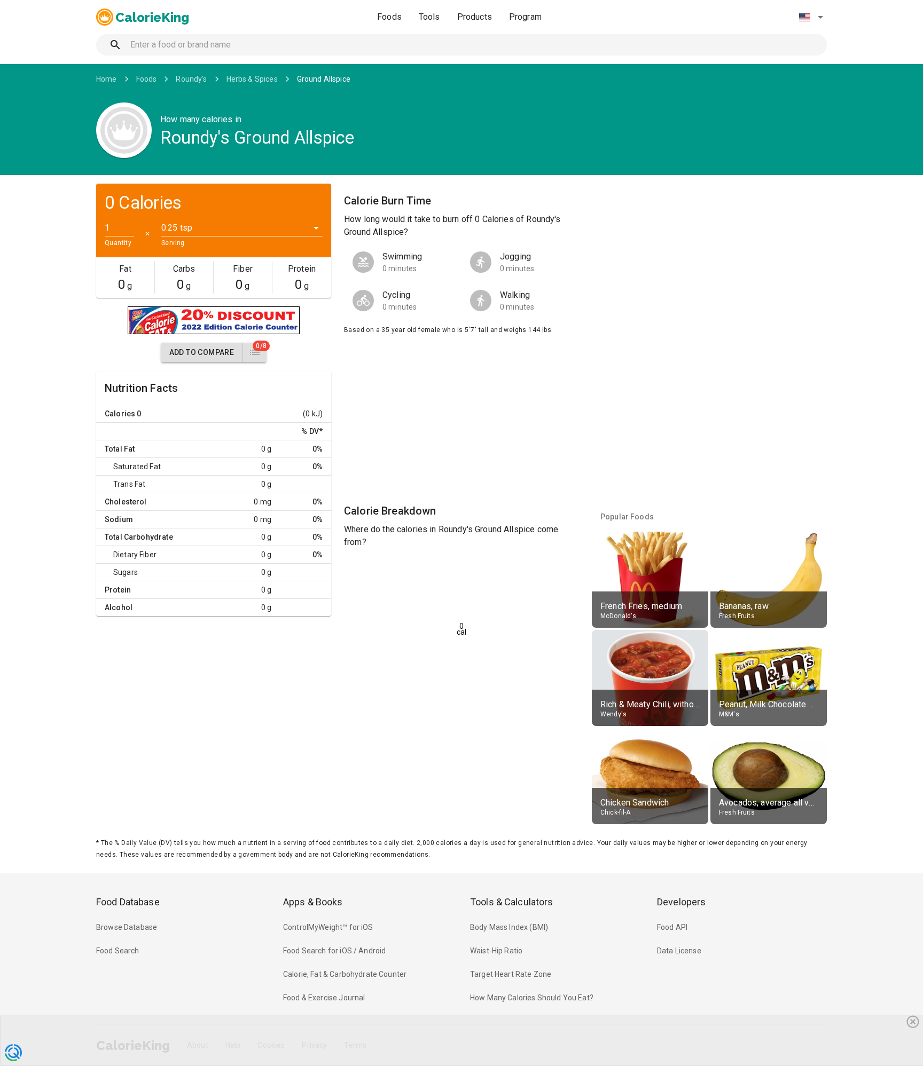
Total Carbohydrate (139, 537)
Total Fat (120, 449)
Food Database (128, 901)
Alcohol (118, 607)
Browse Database (126, 927)
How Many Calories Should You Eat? (531, 997)
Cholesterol (126, 502)
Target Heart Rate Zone (510, 974)
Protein (118, 590)
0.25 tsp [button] (176, 228)
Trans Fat (129, 484)
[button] (811, 17)
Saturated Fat (137, 466)
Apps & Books (313, 901)
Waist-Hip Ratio (496, 950)
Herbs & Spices (252, 79)
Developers (681, 901)
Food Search (117, 950)
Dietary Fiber (135, 554)
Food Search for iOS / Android (334, 950)
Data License (679, 950)
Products (474, 17)
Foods (389, 17)
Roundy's (191, 79)
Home (106, 79)
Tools (429, 17)
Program (525, 17)
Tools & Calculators (511, 901)
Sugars (125, 572)
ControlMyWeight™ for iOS (328, 927)
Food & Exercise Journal (324, 997)
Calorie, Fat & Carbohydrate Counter (344, 974)
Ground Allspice (323, 79)
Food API (672, 927)
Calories (120, 413)
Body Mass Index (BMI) (509, 927)
